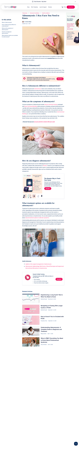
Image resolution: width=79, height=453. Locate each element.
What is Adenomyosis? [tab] (7, 22)
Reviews (50, 7)
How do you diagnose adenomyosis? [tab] (6, 32)
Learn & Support (43, 7)
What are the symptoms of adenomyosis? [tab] (7, 28)
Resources (24, 13)
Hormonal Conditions (34, 13)
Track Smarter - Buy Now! (40, 1)
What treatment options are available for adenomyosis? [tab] (10, 36)
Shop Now (71, 7)
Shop (28, 7)
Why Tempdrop (34, 7)
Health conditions (46, 13)
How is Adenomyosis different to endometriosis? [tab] (9, 25)
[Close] (75, 1)
